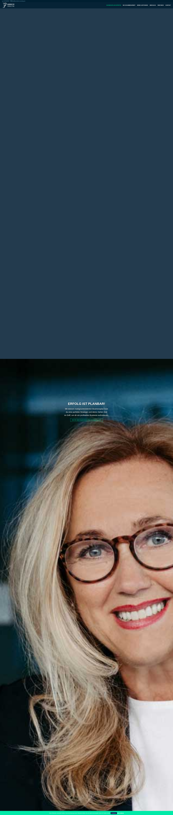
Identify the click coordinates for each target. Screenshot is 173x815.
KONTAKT (168, 5)
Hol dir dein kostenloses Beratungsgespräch (86, 420)
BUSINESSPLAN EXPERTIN (114, 5)
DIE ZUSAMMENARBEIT (129, 5)
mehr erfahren (120, 813)
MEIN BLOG (153, 5)
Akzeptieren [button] (113, 813)
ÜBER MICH (161, 5)
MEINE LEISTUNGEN (142, 5)
